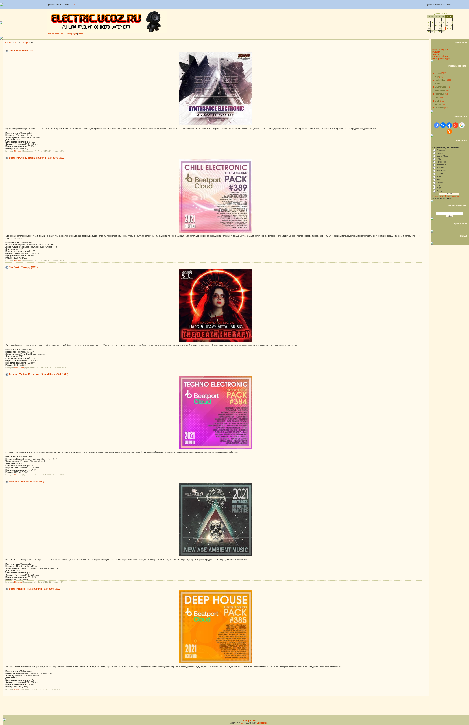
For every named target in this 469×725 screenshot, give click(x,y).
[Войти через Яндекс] (455, 125)
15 (436, 26)
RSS (73, 4)
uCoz (243, 723)
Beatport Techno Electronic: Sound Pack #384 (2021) (38, 374)
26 (451, 29)
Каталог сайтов (440, 56)
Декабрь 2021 (439, 14)
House (16, 689)
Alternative (439, 94)
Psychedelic (440, 90)
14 (432, 26)
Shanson (441, 150)
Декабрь (24, 42)
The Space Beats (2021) (22, 50)
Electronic (18, 151)
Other (439, 191)
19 (451, 26)
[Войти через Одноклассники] (449, 131)
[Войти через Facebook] (449, 125)
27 (429, 32)
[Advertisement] (236, 38)
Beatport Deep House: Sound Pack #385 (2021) (35, 588)
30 (440, 32)
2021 (16, 42)
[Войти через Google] (462, 125)
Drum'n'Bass (440, 87)
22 (436, 29)
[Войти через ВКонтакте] (443, 125)
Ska (436, 97)
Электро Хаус (249, 721)
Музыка (436, 52)
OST (437, 101)
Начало (8, 42)
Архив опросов (452, 196)
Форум (435, 54)
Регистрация (71, 34)
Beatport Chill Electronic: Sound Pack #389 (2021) (37, 157)
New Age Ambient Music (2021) (26, 481)
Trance (438, 104)
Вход (80, 34)
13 (429, 26)
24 (443, 29)
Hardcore (441, 168)
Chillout (440, 182)
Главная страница (55, 34)
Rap (437, 76)
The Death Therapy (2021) (23, 267)
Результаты (437, 196)
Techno (440, 173)
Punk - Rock (19, 368)
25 (447, 29)
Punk (439, 176)
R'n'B (437, 83)
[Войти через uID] (437, 125)
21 (432, 29)
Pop (438, 185)
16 (440, 26)
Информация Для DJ (442, 58)
